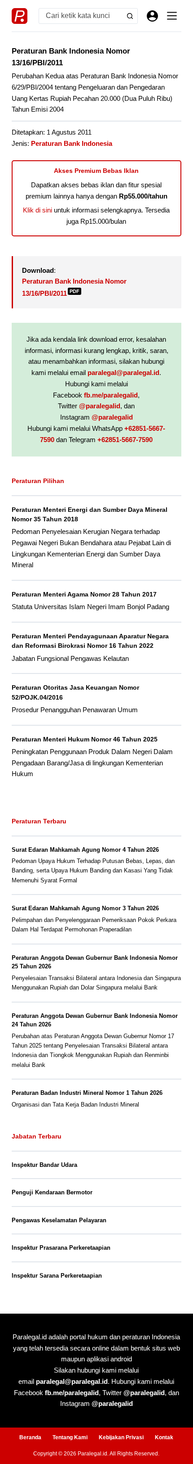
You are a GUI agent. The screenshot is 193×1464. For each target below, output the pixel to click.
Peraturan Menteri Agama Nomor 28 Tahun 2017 (84, 594)
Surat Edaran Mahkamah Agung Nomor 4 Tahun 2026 (85, 849)
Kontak (164, 1437)
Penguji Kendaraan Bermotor (52, 1192)
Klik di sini (37, 210)
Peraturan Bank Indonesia (71, 143)
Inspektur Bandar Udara (44, 1164)
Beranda (30, 1437)
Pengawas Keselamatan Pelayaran (59, 1220)
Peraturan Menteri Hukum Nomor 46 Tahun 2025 (85, 739)
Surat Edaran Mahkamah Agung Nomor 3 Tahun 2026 (85, 908)
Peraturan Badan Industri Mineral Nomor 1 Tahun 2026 (87, 1092)
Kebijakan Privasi (121, 1437)
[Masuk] (152, 16)
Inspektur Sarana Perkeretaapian (57, 1275)
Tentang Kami (70, 1437)
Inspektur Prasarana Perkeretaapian (61, 1247)
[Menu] (172, 16)
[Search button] (130, 16)
